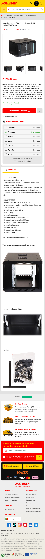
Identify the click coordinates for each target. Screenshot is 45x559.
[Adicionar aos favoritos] (39, 110)
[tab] (10, 170)
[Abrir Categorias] (3, 9)
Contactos (29, 506)
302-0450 (9, 30)
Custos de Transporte (11, 494)
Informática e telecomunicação (15, 15)
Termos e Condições (10, 500)
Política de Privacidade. (24, 458)
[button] (22, 121)
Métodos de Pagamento (12, 497)
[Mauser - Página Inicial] (9, 3)
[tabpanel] (22, 281)
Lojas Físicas (30, 497)
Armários (4, 17)
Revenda (29, 503)
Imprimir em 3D (9, 509)
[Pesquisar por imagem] (42, 9)
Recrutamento (30, 500)
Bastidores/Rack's (32, 15)
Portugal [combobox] (12, 519)
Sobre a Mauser (31, 494)
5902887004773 (25, 30)
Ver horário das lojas (22, 161)
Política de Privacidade (33, 511)
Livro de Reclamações (33, 509)
